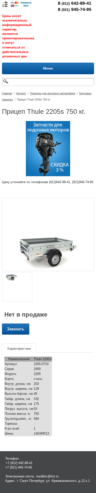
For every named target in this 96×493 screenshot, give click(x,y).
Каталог (21, 93)
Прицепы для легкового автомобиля (52, 93)
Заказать (15, 329)
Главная (7, 93)
